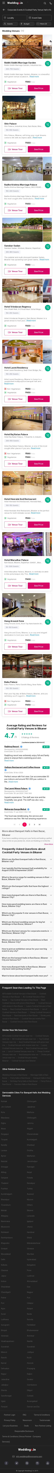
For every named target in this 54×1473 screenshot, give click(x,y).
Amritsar (30, 1336)
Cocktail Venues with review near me (23, 1045)
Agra (3, 1309)
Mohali (4, 1210)
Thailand (4, 1183)
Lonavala (30, 1216)
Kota (3, 1112)
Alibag (3, 1172)
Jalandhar (5, 1379)
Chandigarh (6, 1292)
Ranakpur (31, 1183)
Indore (3, 1281)
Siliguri (30, 1390)
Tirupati (4, 1140)
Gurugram (5, 1325)
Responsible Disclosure (24, 1431)
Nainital (4, 1161)
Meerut (4, 1352)
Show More (48, 844)
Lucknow (30, 1276)
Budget (26, 24)
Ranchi (4, 1358)
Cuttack (30, 1396)
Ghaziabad (5, 1287)
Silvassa (30, 1249)
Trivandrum (6, 1205)
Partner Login (9, 1415)
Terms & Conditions (42, 1415)
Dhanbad (30, 1145)
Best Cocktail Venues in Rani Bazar (24, 1009)
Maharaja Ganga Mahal (15, 809)
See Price (38, 88)
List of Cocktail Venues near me (21, 1051)
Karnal (3, 1363)
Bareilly (4, 1145)
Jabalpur (4, 1385)
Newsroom (27, 1420)
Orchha (30, 1150)
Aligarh (30, 1129)
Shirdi (29, 1238)
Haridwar (30, 1232)
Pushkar (4, 1189)
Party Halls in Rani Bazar (20, 1078)
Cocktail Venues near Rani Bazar (23, 1022)
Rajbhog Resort (11, 746)
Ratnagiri (30, 1167)
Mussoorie (5, 1227)
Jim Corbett (6, 1107)
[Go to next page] (34, 824)
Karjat (29, 1172)
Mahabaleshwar (33, 1243)
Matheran (31, 1156)
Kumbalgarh (32, 1140)
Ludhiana (5, 1319)
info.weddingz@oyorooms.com (29, 1456)
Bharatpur (5, 1199)
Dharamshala (32, 1134)
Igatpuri (30, 1221)
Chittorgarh (31, 1101)
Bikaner (30, 1210)
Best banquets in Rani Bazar (26, 1015)
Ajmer (3, 1156)
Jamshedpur (32, 1161)
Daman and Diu (33, 1407)
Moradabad (6, 1254)
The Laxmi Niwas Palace (15, 788)
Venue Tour (17, 88)
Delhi (3, 1259)
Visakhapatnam (7, 1341)
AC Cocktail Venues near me (24, 1039)
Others (30, 1205)
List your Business (10, 1426)
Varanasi (4, 1336)
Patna (3, 1298)
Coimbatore (32, 1385)
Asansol (30, 1194)
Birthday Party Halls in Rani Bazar (24, 1081)
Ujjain (3, 1401)
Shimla (4, 1390)
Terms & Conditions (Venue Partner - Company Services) (21, 1439)
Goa (28, 1287)
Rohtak (4, 1101)
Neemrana (5, 1221)
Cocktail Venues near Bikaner (24, 1061)
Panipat (4, 1407)
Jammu (30, 1123)
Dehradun (5, 1368)
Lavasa (4, 1150)
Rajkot (29, 1374)
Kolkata (4, 1265)
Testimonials (44, 1420)
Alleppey (4, 1216)
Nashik (30, 1341)
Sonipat (4, 1249)
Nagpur (30, 1292)
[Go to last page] (39, 824)
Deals (26, 1426)
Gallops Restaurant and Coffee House (22, 767)
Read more (34, 77)
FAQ (24, 1415)
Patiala (30, 1178)
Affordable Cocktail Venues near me (17, 1036)
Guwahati (5, 1347)
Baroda (30, 1319)
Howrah (30, 1363)
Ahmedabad (32, 1281)
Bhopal (4, 1330)
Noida (29, 1314)
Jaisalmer (31, 1107)
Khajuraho (5, 1243)
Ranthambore (7, 1238)
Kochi (29, 1358)
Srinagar (4, 1167)
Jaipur (3, 1276)
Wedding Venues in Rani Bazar (15, 1075)
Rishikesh (5, 1232)
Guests (10, 24)
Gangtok (4, 1178)
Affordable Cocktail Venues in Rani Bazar (19, 994)
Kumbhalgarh (6, 1194)
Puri (28, 1298)
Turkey (30, 1189)
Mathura (30, 1112)
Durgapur (5, 1134)
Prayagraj (31, 1368)
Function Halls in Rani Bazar (25, 1084)
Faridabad (31, 1325)
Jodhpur (30, 1352)
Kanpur (30, 1309)
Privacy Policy (9, 1420)
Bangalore (31, 1265)
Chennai (4, 1270)
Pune (29, 1270)
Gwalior (30, 1379)
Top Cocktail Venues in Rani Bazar (24, 1000)
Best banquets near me (28, 1055)
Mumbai (30, 1254)
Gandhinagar (6, 1396)
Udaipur (30, 1303)
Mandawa (5, 1118)
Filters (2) (43, 24)
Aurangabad (32, 1401)
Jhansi (30, 1227)
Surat (3, 1314)
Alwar (3, 1129)
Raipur (3, 1374)
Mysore (30, 1199)
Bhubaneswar (33, 1330)
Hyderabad (31, 1259)
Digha (3, 1123)
